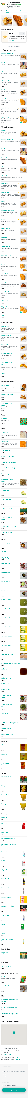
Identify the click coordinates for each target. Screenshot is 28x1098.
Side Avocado (5, 490)
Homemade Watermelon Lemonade (8, 845)
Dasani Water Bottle (7, 852)
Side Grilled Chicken (7, 508)
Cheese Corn (5, 326)
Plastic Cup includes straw (9, 1007)
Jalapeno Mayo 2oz (7, 654)
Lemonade (4, 754)
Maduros (4, 418)
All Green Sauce (6, 301)
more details (11, 40)
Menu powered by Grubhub (14, 46)
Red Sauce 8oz (5, 690)
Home (3, 1071)
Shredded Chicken (6, 99)
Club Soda (4, 817)
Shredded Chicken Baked (6, 404)
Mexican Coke (5, 888)
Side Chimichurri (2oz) (7, 456)
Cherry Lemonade (6, 745)
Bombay (3, 130)
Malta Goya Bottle (6, 879)
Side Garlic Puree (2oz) (8, 468)
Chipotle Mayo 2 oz (7, 558)
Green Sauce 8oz (6, 645)
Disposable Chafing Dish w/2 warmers (9, 1000)
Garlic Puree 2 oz (6, 582)
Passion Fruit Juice (6, 795)
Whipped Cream (6, 728)
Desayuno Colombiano (8, 210)
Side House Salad (6, 499)
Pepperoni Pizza (6, 256)
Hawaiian (4, 237)
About (7, 11)
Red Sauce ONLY (6, 600)
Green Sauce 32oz (6, 636)
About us (4, 1074)
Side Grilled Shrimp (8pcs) (6, 518)
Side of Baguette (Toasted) (9, 526)
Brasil (3, 63)
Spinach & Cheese (6, 292)
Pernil (3, 265)
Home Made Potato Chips (7, 480)
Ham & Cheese (5, 228)
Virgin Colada (5, 952)
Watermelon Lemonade (5, 764)
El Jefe (3, 90)
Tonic (3, 933)
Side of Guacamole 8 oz (7, 705)
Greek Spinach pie (6, 385)
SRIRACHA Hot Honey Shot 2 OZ (10, 723)
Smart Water (5, 915)
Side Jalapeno (5, 450)
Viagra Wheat (5, 117)
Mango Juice (5, 786)
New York (10, 1071)
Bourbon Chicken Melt (7, 53)
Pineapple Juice (6, 804)
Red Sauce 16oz (6, 678)
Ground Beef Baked (7, 394)
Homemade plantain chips (8, 474)
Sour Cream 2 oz (6, 713)
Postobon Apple (6, 897)
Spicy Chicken (5, 108)
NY (6, 1071)
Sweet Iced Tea (5, 986)
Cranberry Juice (6, 777)
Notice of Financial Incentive (9, 1085)
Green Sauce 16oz (6, 627)
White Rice (4, 432)
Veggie (3, 373)
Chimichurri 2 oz (6, 552)
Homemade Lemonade (8, 838)
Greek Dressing (5, 591)
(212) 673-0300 (10, 7)
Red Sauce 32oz (6, 684)
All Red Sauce (5, 316)
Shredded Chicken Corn (6, 363)
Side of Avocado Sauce (6, 696)
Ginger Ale (4, 870)
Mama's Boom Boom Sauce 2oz (10, 663)
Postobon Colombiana (7, 906)
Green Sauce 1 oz (6, 609)
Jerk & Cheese (5, 246)
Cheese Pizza (5, 176)
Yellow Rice (4, 441)
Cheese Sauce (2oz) (7, 734)
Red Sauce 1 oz (5, 669)
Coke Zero (4, 832)
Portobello (4, 344)
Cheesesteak (5, 81)
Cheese (3, 167)
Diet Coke (4, 861)
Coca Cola (4, 823)
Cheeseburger (5, 72)
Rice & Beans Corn (6, 353)
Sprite (3, 924)
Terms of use (5, 1079)
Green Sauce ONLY (6, 618)
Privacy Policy (5, 1082)
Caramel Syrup (5, 543)
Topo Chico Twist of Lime (7, 940)
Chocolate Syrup (6, 563)
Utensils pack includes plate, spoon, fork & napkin (9, 1014)
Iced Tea (3, 977)
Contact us (4, 1077)
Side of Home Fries (6, 532)
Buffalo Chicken (6, 158)
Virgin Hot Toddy (6, 966)
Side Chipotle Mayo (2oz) (8, 462)
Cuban (3, 201)
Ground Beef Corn (6, 335)
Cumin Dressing (5, 572)
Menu (2, 11)
